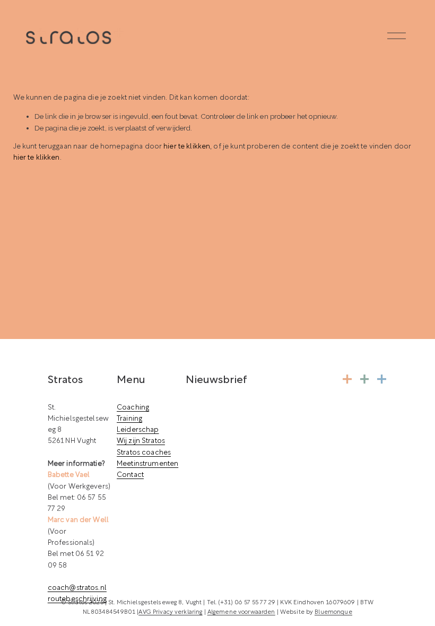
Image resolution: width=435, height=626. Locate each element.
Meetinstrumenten (147, 463)
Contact (130, 475)
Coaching (133, 407)
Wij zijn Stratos (141, 441)
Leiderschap (138, 430)
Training (129, 418)
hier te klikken (186, 146)
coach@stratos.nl (77, 588)
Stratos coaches (144, 452)
